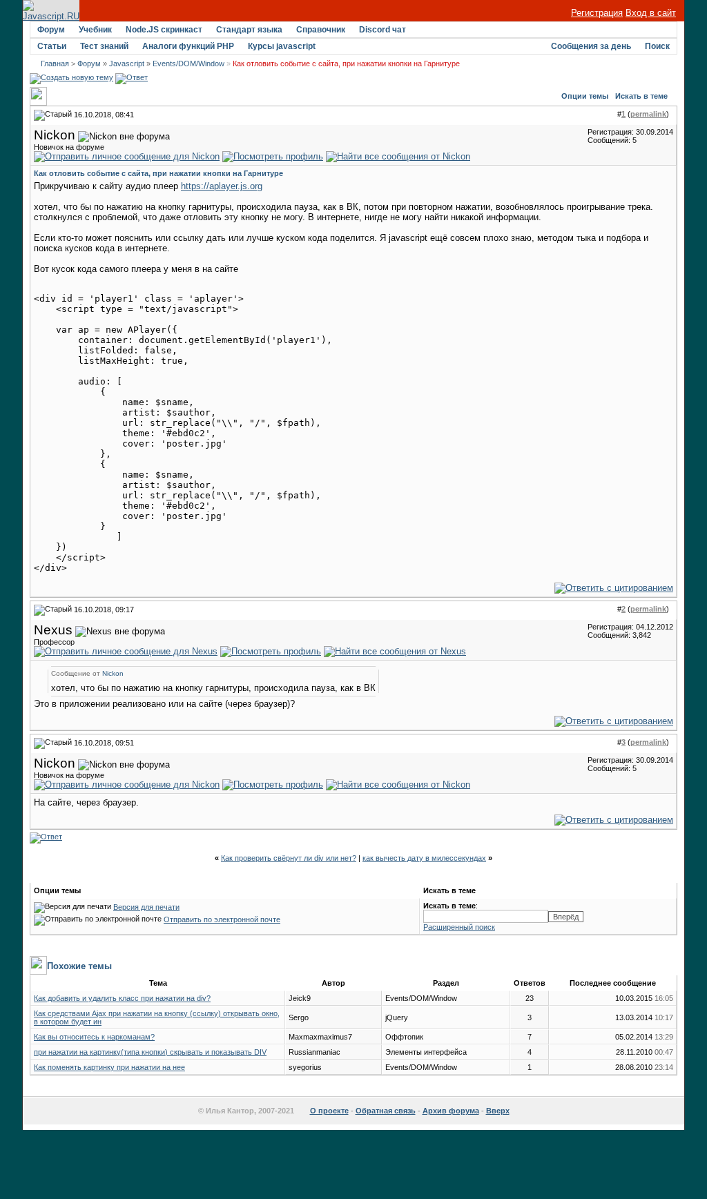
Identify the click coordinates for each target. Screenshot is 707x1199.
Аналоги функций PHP (188, 46)
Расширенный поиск (459, 927)
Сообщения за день (591, 46)
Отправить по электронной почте (222, 919)
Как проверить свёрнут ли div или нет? (288, 858)
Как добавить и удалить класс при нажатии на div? (122, 998)
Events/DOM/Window (188, 63)
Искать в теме (641, 96)
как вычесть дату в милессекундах (424, 858)
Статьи (51, 46)
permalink (648, 114)
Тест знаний (104, 46)
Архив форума (451, 1111)
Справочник (320, 30)
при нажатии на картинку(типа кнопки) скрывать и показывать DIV (150, 1052)
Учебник (95, 30)
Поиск (657, 46)
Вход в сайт (651, 13)
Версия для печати (146, 907)
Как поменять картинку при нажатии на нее (109, 1067)
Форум (51, 30)
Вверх (498, 1111)
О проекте (329, 1111)
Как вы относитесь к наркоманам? (94, 1037)
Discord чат (382, 30)
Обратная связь (386, 1111)
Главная (55, 63)
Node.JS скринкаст (164, 30)
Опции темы (584, 96)
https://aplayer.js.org (221, 186)
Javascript (126, 63)
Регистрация (597, 13)
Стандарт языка (249, 30)
